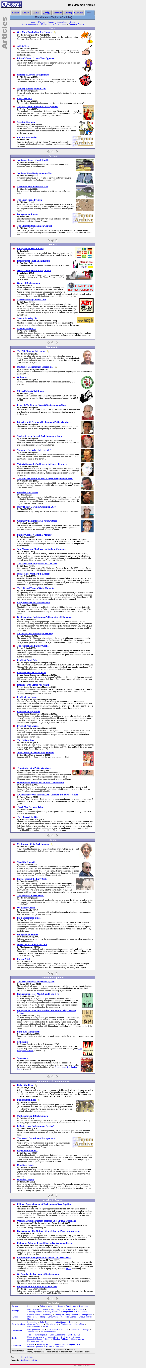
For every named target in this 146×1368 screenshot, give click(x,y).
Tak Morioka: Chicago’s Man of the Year (37, 563)
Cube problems (77, 1339)
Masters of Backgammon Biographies (35, 367)
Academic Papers (76, 24)
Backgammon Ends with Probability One (37, 1286)
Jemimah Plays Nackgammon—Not (34, 173)
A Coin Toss (23, 46)
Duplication (31, 1317)
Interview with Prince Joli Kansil (33, 685)
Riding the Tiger (25, 1085)
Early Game (79, 1309)
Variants (51, 1306)
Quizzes (76, 1337)
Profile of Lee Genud (27, 697)
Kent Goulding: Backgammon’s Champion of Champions (44, 617)
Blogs (47, 1339)
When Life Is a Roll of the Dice (32, 944)
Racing (30, 1319)
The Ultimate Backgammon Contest (34, 226)
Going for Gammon (35, 1324)
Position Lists (52, 1337)
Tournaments (32, 1332)
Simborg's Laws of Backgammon (33, 74)
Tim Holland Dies (25, 740)
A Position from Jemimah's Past (32, 186)
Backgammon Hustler (27, 934)
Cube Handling (18, 1324)
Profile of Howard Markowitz (31, 672)
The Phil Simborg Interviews (31, 351)
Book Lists (65, 1337)
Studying (68, 13)
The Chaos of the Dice (27, 817)
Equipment (83, 1306)
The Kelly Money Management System (35, 981)
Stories (72, 22)
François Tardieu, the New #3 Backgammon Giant (41, 405)
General (15, 13)
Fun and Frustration (27, 137)
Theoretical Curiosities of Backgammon (36, 1138)
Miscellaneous (52, 1324)
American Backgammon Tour (31, 299)
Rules (42, 1306)
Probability (47, 1315)
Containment (53, 1317)
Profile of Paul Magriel (28, 726)
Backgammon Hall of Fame (30, 248)
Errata (68, 1269)
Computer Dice (73, 1344)
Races (45, 1326)
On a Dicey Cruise (26, 907)
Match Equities (33, 1326)
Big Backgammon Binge (28, 918)
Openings (67, 1309)
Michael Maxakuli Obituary (30, 391)
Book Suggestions (57, 1335)
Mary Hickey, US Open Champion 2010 (36, 507)
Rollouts (30, 1344)
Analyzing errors (43, 1344)
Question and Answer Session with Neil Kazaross (40, 782)
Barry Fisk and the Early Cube (32, 879)
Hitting (42, 1317)
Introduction (32, 1306)
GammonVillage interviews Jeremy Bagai (37, 521)
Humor (32, 22)
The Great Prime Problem (29, 200)
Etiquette (64, 1329)
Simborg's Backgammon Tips (31, 88)
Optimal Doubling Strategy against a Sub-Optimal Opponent (46, 1221)
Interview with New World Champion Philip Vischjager (44, 422)
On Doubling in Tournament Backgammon (38, 1274)
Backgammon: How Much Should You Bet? (38, 994)
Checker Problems (60, 1339)
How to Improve (40, 1335)
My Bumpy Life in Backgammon (33, 844)
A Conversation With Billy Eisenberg (35, 633)
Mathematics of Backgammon (53, 24)
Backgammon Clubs (35, 1329)
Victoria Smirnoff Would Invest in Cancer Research (42, 464)
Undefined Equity (25, 1165)
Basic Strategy (33, 1309)
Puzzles (41, 22)
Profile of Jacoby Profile (28, 711)
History (60, 1306)
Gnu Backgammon (35, 1346)
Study (14, 1338)
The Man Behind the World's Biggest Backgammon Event (45, 478)
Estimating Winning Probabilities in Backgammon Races (44, 1243)
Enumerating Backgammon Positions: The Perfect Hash (44, 1257)
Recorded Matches (35, 1341)
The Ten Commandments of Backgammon (37, 106)
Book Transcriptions (35, 1337)
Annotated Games (34, 1339)
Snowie (49, 1346)
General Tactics (33, 1315)
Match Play (79, 1324)
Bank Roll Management (28, 1031)
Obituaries (22, 377)
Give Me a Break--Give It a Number (34, 32)
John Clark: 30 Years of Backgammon (35, 752)
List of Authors (27, 1357)
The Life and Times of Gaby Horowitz (35, 588)
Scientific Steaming (26, 122)
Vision (45, 1309)
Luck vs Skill (52, 1329)
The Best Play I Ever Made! (30, 895)
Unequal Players (85, 1317)
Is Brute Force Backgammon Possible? (35, 1126)
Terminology (71, 1306)
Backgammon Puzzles (27, 214)
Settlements (22, 1042)
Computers (78, 13)
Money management (30, 24)
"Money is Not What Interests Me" (34, 450)
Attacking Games (34, 1311)
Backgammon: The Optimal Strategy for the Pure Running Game (48, 1231)
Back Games (81, 1311)
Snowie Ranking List (27, 318)
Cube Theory (45, 1322)
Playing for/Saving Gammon (66, 1315)
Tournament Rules (48, 1332)
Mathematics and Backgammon (32, 1116)
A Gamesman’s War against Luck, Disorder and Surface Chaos (47, 794)
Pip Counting (66, 1324)
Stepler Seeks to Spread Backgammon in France (40, 436)
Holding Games (67, 1311)
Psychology (55, 1309)
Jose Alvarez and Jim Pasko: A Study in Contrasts (41, 549)
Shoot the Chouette (26, 862)
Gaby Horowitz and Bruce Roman (33, 602)
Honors (51, 22)
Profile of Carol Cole (27, 660)
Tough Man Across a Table (30, 807)
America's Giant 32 (26, 328)
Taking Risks (86, 1315)
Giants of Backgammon (28, 283)
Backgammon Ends (26, 1100)
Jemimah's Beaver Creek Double (33, 160)
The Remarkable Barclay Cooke (32, 646)
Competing (57, 13)
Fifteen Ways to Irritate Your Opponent (36, 58)
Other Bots (59, 1346)
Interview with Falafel (27, 492)
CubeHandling (46, 13)
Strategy (25, 13)
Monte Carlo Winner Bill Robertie (33, 574)
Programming (58, 1344)
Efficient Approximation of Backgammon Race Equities (44, 1204)
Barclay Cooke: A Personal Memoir (34, 535)
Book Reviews (74, 1335)
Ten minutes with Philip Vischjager (34, 768)
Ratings (86, 1329)
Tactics (36, 13)
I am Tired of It (24, 98)
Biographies (62, 22)
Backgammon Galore (29, 1360)
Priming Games (51, 1311)
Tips (29, 1335)
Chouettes (75, 1329)
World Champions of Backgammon (34, 270)
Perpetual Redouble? (27, 1150)
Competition (17, 1331)
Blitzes (72, 1322)
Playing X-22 (23, 959)
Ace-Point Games (68, 1317)
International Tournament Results (33, 261)
